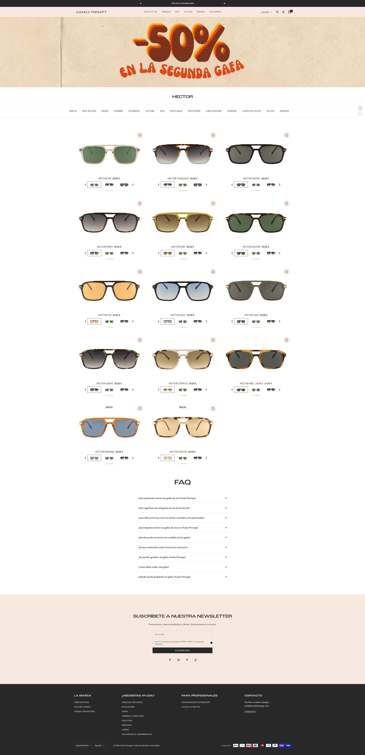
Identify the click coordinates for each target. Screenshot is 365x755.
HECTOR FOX (104, 315)
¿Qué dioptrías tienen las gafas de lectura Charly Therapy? (168, 527)
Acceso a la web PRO (191, 707)
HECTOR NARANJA (104, 451)
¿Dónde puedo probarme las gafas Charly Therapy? (164, 576)
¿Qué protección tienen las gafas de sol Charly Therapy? (167, 498)
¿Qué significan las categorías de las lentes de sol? (164, 508)
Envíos (125, 711)
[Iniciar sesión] (283, 12)
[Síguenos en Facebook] (170, 660)
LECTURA (188, 12)
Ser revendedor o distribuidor (196, 702)
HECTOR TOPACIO (178, 383)
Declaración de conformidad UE (137, 734)
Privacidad (127, 725)
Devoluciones (128, 707)
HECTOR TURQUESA (178, 178)
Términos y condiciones (133, 716)
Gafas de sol (150, 12)
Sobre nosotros (81, 702)
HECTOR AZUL (178, 315)
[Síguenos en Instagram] (178, 660)
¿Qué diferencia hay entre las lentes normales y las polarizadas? (171, 517)
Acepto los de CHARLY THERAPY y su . (179, 643)
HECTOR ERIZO (105, 246)
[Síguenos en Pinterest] (187, 660)
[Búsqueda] (277, 12)
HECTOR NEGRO (251, 178)
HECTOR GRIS (251, 315)
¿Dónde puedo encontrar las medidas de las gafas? (164, 537)
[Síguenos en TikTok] (196, 660)
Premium (166, 12)
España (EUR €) (82, 745)
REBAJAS (201, 12)
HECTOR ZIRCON (178, 451)
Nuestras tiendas (82, 707)
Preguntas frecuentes (132, 702)
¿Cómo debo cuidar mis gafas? (153, 567)
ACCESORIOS (215, 12)
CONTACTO (250, 711)
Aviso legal (127, 720)
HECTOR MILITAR (251, 246)
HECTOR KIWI (178, 246)
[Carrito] (289, 12)
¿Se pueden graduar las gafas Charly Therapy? (162, 557)
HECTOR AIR (104, 178)
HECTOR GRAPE (104, 383)
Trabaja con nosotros (84, 711)
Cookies (125, 729)
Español (265, 12)
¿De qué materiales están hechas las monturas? (163, 547)
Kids (177, 12)
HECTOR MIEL (247, 383)
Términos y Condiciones (171, 642)
